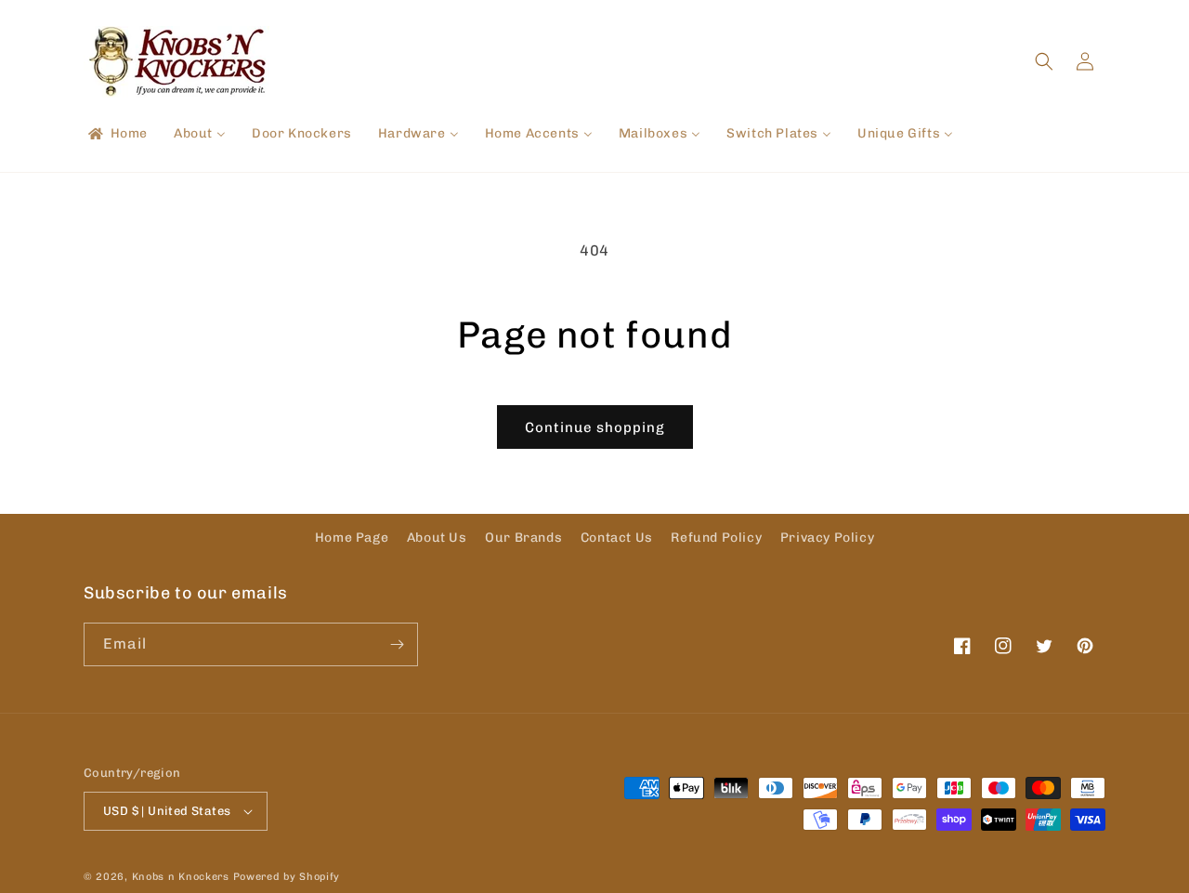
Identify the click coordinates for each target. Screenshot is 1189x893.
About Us (437, 537)
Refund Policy (716, 537)
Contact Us (617, 537)
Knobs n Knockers (180, 877)
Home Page (351, 537)
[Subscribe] (396, 644)
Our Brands (523, 537)
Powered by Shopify (287, 877)
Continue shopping (595, 427)
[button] (1044, 61)
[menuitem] (116, 133)
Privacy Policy (827, 537)
